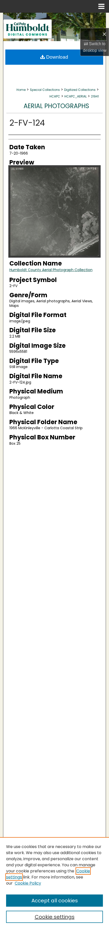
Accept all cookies (54, 900)
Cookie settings (55, 916)
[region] (54, 883)
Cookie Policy (28, 883)
